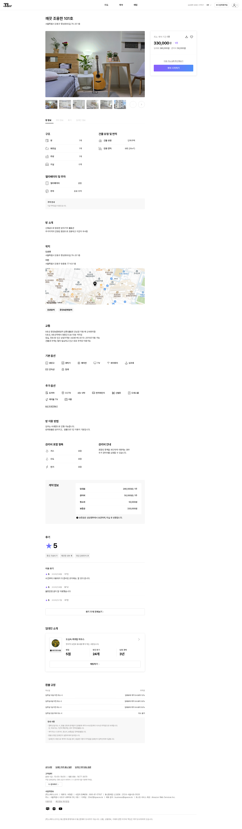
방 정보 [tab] (48, 120)
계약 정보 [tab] (60, 120)
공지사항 (48, 767)
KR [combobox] (208, 5)
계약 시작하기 (173, 68)
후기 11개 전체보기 (94, 611)
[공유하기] (186, 37)
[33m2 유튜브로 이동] (60, 808)
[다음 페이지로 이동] (141, 104)
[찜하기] (191, 37)
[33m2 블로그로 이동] (47, 808)
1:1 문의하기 (52, 784)
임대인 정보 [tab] (81, 120)
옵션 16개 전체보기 (51, 406)
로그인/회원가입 (221, 5)
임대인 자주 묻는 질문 (63, 767)
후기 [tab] (70, 120)
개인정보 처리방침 (62, 801)
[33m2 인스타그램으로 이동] (54, 808)
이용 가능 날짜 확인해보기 (173, 61)
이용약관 (48, 801)
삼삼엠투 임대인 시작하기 (196, 5)
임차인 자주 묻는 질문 (83, 767)
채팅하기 (94, 664)
